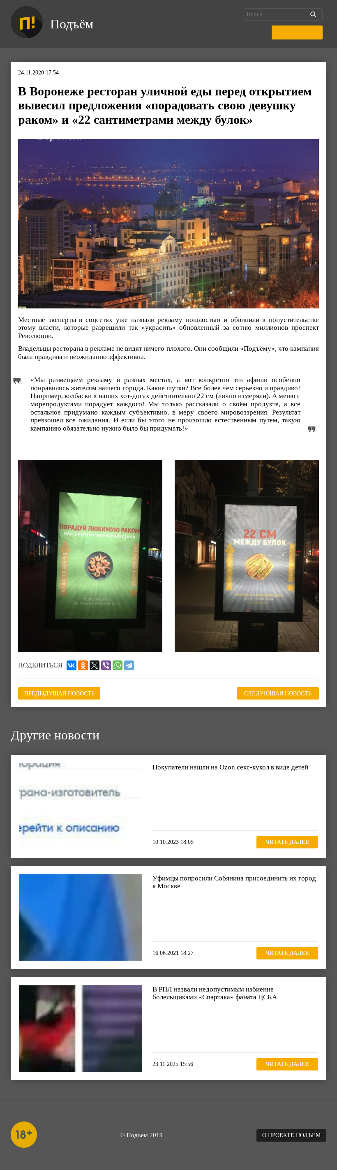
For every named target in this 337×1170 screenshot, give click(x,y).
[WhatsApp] (117, 665)
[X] (94, 665)
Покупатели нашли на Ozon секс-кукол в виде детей (230, 767)
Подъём (71, 23)
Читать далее (287, 842)
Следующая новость (278, 693)
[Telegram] (129, 665)
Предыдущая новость (59, 693)
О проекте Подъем (291, 1135)
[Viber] (106, 665)
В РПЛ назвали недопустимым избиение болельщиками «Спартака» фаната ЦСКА (214, 993)
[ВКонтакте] (71, 665)
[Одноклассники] (83, 665)
